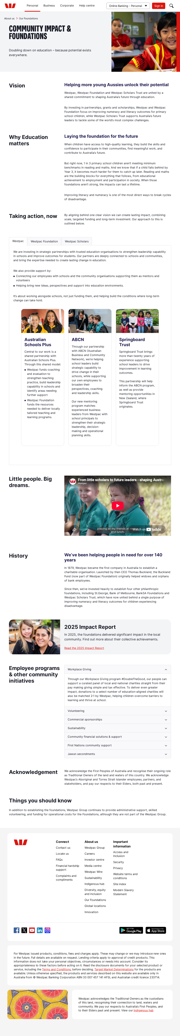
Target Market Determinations (114, 969)
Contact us (63, 847)
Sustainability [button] (76, 728)
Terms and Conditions (56, 969)
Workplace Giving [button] (79, 669)
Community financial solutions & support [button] (95, 736)
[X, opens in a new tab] (24, 930)
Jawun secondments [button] (81, 754)
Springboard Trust (132, 342)
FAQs (59, 859)
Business (49, 5)
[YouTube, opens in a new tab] (32, 930)
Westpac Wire (93, 871)
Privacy (118, 868)
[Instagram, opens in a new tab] (47, 930)
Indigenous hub (94, 884)
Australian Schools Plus (37, 342)
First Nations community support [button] (90, 745)
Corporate (67, 5)
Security (118, 862)
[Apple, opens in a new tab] (155, 930)
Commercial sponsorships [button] (85, 719)
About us (9, 18)
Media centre (93, 865)
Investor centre (94, 859)
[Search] (171, 6)
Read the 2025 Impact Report (84, 648)
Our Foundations (95, 900)
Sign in (158, 6)
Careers (90, 853)
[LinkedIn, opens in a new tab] (40, 930)
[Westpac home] (10, 6)
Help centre (87, 5)
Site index (119, 884)
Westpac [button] (18, 241)
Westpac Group (95, 847)
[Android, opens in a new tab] (131, 930)
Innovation (91, 912)
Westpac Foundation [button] (44, 241)
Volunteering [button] (76, 711)
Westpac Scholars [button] (77, 241)
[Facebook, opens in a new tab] (16, 930)
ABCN (78, 339)
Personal (32, 5)
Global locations (95, 906)
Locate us (62, 853)
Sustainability (93, 878)
